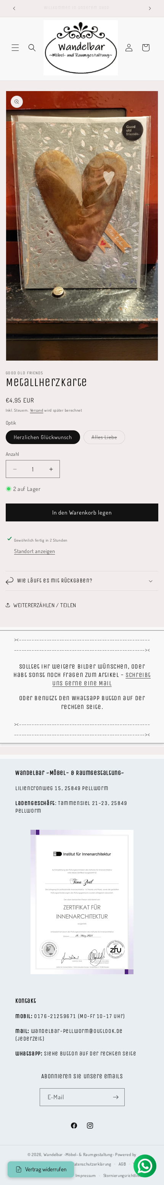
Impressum (86, 1175)
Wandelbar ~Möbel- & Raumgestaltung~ (78, 1154)
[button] (15, 47)
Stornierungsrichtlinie (122, 1175)
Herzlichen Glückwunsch (43, 437)
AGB (122, 1164)
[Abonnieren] (116, 1097)
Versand (36, 410)
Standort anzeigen (34, 551)
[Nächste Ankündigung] (149, 8)
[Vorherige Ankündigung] (14, 8)
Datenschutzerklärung (91, 1164)
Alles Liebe (108, 438)
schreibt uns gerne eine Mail (101, 679)
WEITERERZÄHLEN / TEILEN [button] (44, 605)
